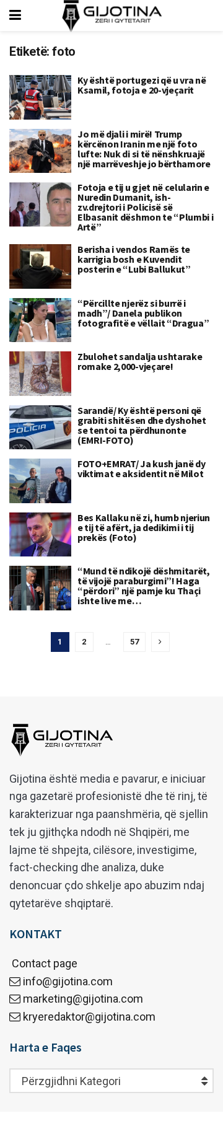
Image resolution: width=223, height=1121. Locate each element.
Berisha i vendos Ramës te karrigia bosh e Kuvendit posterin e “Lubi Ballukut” (134, 259)
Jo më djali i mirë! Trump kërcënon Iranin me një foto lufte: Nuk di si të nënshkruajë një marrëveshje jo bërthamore (144, 149)
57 (134, 641)
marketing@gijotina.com (83, 998)
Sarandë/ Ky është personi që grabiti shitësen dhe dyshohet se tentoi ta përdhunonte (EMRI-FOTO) (141, 425)
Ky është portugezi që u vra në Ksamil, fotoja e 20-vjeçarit (141, 85)
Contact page (43, 963)
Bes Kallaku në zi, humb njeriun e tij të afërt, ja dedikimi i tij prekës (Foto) (143, 527)
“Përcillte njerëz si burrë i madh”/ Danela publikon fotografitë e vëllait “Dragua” (143, 313)
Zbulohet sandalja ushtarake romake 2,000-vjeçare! (139, 361)
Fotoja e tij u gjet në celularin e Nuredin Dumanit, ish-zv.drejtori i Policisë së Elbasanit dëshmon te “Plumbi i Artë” (145, 207)
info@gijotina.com (68, 981)
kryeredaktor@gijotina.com (89, 1016)
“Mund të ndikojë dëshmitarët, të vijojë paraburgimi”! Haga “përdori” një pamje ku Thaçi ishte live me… (143, 586)
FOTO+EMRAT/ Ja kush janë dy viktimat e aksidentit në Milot (141, 468)
